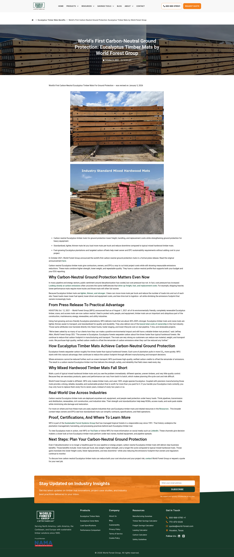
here (64, 261)
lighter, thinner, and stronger (93, 293)
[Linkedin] (179, 536)
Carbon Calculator (140, 535)
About (128, 6)
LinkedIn (154, 431)
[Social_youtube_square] (183, 536)
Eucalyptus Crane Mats (89, 521)
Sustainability (114, 525)
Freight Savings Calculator (143, 525)
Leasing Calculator (140, 530)
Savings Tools (104, 6)
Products (71, 6)
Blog (119, 6)
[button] (72, 6)
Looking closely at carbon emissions (64, 286)
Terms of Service (115, 534)
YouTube (94, 431)
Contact (140, 6)
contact (148, 458)
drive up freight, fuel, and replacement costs (137, 286)
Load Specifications (88, 525)
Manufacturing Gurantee (142, 516)
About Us (113, 516)
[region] (31, 538)
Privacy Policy (114, 529)
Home (60, 6)
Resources (87, 6)
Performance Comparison (90, 530)
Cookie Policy (114, 538)
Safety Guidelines (139, 539)
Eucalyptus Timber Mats (90, 516)
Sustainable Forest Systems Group (80, 423)
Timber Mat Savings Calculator (145, 521)
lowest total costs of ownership (153, 324)
